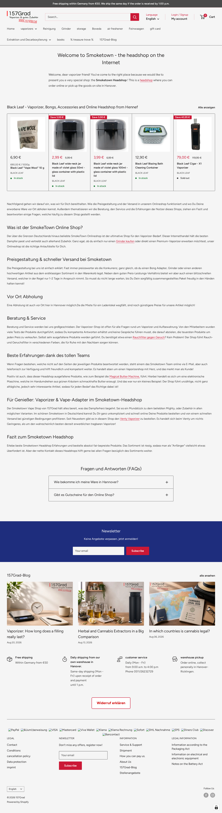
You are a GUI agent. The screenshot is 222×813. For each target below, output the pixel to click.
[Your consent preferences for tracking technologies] (216, 807)
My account (179, 18)
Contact (12, 744)
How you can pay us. (132, 756)
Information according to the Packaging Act (189, 746)
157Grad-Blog (108, 39)
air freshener (115, 28)
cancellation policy (18, 756)
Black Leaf (16, 173)
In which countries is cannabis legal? (179, 631)
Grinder (66, 28)
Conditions (13, 750)
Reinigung (49, 28)
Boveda (96, 28)
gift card (155, 28)
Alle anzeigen (207, 107)
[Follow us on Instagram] (212, 795)
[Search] (134, 17)
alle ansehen (208, 575)
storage (81, 28)
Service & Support (131, 744)
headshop (146, 80)
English (12, 789)
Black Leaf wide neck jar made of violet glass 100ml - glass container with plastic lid (111, 169)
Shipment (126, 750)
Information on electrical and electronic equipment (189, 756)
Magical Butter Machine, (124, 376)
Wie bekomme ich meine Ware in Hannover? (86, 482)
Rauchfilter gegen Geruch (149, 337)
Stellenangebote (130, 773)
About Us (125, 761)
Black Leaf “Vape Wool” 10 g (27, 167)
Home (11, 28)
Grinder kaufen (125, 241)
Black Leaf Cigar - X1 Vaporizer (189, 165)
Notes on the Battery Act (187, 764)
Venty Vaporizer (130, 418)
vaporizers (27, 28)
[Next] (215, 152)
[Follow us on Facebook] (206, 795)
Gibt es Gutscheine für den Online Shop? (84, 495)
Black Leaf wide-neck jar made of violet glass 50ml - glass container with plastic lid (68, 169)
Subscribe (137, 550)
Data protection (16, 761)
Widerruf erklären (111, 703)
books (60, 39)
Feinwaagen (136, 28)
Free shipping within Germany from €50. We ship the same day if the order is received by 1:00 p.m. (111, 3)
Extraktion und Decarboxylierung (27, 39)
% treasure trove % (81, 39)
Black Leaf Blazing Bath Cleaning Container (149, 165)
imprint (11, 767)
